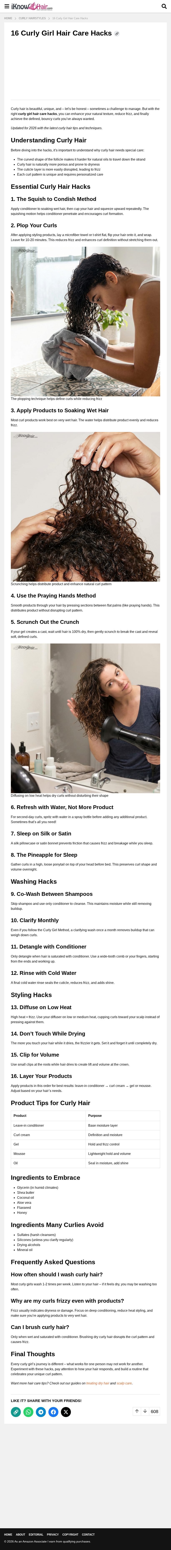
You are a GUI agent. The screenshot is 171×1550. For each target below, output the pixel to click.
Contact (88, 1534)
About (20, 1534)
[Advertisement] (85, 68)
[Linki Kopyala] (117, 34)
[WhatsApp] (28, 1412)
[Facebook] (53, 1412)
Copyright (70, 1534)
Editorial (36, 1534)
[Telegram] (41, 1412)
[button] (6, 6)
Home (8, 1534)
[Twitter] (66, 1412)
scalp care (124, 1383)
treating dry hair (97, 1383)
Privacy (53, 1534)
